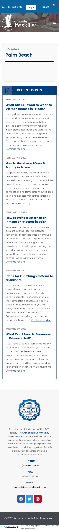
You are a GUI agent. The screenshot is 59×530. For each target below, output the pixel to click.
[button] (31, 7)
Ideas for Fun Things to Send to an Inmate (29, 278)
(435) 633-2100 (30, 465)
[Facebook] (21, 499)
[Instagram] (38, 499)
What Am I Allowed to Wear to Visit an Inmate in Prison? (29, 107)
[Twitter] (29, 499)
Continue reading (16, 148)
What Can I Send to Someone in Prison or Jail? (28, 336)
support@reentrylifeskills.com (30, 487)
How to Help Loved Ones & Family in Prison (25, 165)
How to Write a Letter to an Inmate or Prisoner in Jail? (26, 220)
